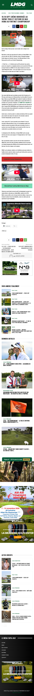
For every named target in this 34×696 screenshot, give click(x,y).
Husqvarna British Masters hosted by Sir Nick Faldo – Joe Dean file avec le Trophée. (15, 393)
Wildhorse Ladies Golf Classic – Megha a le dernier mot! (20, 604)
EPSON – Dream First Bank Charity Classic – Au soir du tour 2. (16, 450)
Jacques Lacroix (20, 256)
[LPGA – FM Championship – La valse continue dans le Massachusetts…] (17, 407)
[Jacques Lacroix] (11, 256)
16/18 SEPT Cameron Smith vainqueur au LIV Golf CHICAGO (25, 248)
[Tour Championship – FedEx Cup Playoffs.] (6, 292)
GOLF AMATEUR (16, 560)
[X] (17, 26)
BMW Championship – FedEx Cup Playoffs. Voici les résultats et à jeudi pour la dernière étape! (21, 303)
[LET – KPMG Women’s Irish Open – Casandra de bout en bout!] (17, 351)
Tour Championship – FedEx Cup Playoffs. (20, 293)
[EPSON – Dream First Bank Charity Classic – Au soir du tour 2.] (17, 436)
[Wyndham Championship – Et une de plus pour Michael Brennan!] (6, 320)
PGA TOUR (29, 13)
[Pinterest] (21, 26)
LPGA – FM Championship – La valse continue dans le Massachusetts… (16, 421)
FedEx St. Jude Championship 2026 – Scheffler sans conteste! (21, 312)
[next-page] (5, 626)
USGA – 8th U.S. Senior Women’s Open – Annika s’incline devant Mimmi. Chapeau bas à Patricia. (22, 617)
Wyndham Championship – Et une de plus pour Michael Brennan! (21, 321)
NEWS (13, 327)
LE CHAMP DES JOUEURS (24, 102)
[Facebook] (14, 26)
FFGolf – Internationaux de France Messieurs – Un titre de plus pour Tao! (21, 565)
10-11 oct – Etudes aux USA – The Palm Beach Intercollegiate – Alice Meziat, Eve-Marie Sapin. (9, 248)
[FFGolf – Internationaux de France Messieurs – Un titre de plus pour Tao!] (6, 564)
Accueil (4, 13)
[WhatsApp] (25, 26)
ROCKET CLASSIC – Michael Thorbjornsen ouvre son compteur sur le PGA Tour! (22, 331)
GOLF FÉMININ (7, 362)
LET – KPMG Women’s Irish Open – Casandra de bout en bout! (16, 364)
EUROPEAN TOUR (8, 390)
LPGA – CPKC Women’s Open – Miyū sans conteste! (22, 591)
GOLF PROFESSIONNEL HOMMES (16, 13)
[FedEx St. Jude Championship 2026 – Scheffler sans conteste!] (6, 311)
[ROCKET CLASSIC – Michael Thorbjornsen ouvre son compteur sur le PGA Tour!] (6, 330)
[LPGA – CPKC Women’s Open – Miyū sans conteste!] (6, 590)
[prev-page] (3, 626)
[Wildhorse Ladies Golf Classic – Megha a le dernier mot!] (6, 603)
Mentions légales (17, 692)
